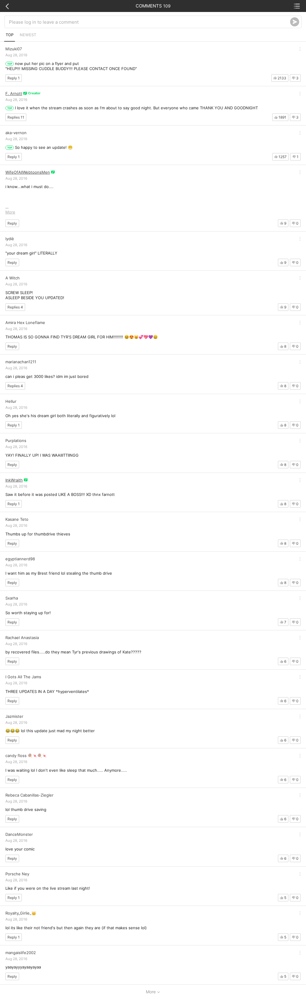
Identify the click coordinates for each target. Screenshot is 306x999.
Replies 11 (15, 117)
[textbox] (149, 22)
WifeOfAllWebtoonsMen (27, 172)
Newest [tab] (28, 34)
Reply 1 (13, 78)
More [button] (10, 212)
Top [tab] (9, 34)
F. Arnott (13, 93)
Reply (12, 223)
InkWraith (14, 480)
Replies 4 (15, 307)
